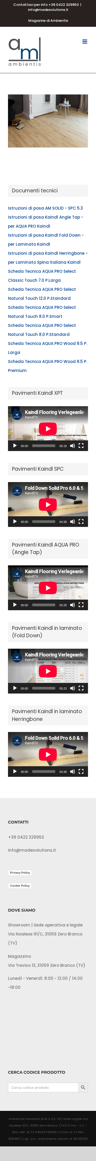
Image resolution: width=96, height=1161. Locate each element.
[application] (48, 428)
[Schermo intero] (81, 445)
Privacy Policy (20, 872)
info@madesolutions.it (48, 9)
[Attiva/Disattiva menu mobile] (85, 41)
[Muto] (72, 445)
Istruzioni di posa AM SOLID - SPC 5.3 (45, 208)
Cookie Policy (20, 885)
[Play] (15, 445)
